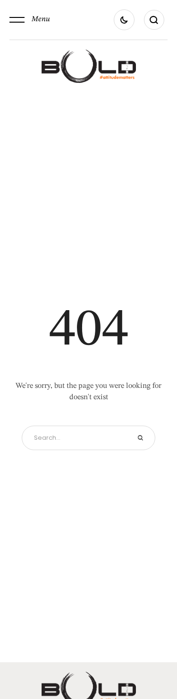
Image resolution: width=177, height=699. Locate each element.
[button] (29, 19)
